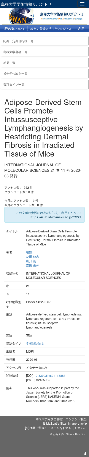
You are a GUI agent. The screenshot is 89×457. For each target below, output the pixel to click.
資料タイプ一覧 (13, 84)
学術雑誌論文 (35, 343)
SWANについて (14, 28)
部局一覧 (9, 62)
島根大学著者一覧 (15, 52)
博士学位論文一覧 (15, 73)
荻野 (29, 252)
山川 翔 (31, 261)
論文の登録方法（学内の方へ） (51, 28)
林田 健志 (32, 256)
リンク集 (49, 36)
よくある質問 (29, 36)
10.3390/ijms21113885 (49, 375)
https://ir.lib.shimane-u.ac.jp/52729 (55, 217)
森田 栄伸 (32, 265)
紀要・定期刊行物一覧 (18, 41)
